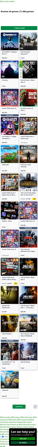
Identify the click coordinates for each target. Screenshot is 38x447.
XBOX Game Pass (26, 417)
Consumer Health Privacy (9, 439)
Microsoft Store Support (8, 427)
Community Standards (8, 422)
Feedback (30, 419)
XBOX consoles (5, 417)
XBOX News (12, 419)
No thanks (23, 443)
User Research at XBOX (14, 424)
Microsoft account (29, 424)
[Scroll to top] (35, 407)
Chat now (23, 439)
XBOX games (15, 417)
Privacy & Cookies (6, 441)
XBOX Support (22, 419)
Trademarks (4, 444)
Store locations (5, 429)
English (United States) (8, 434)
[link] (10, 46)
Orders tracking (28, 427)
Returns (20, 427)
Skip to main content (7, 1)
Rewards (3, 431)
